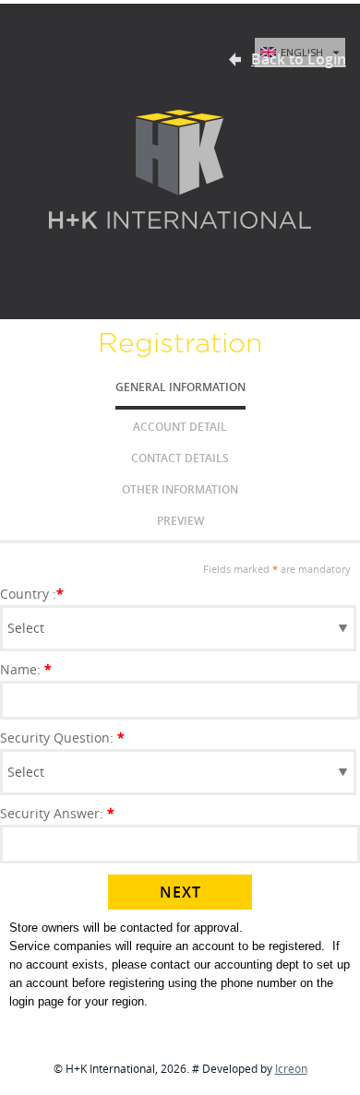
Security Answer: (57, 813)
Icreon (291, 1068)
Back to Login (298, 59)
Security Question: (62, 737)
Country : (32, 593)
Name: (26, 669)
